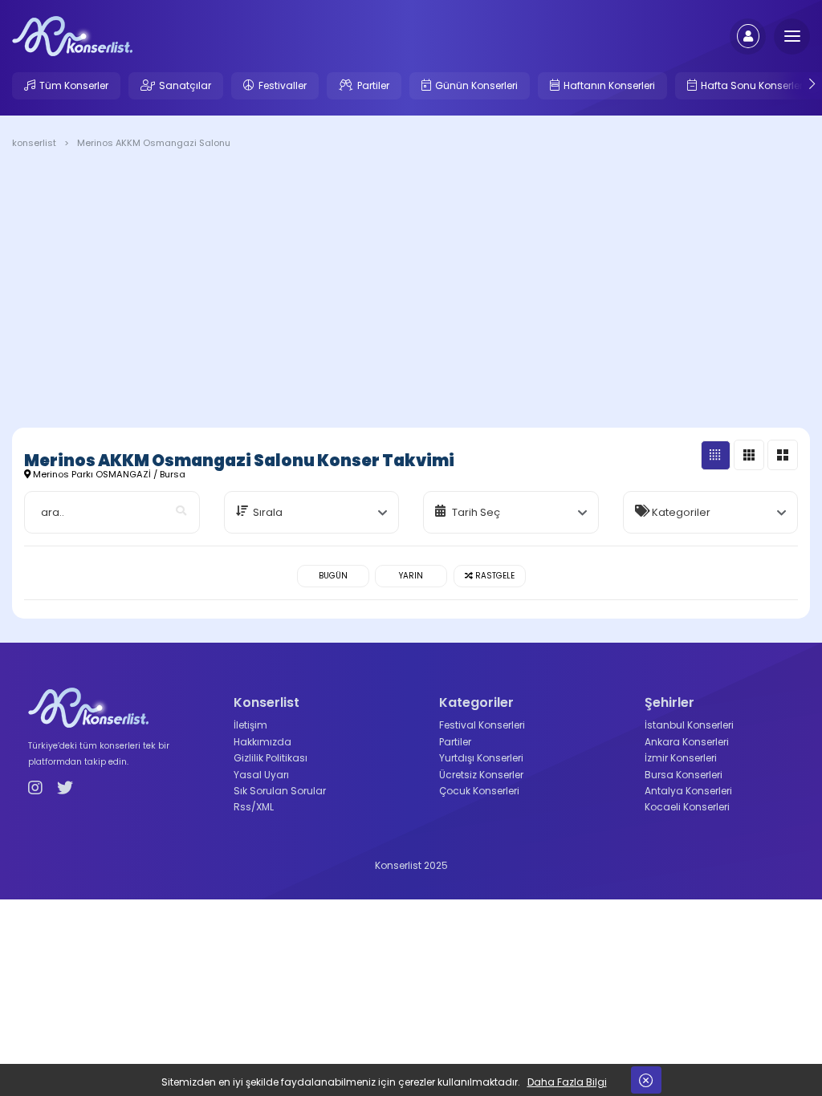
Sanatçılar (185, 85)
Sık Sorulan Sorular (280, 791)
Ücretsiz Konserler (481, 774)
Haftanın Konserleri (609, 85)
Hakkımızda (262, 742)
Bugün (333, 576)
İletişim (250, 725)
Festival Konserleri (482, 725)
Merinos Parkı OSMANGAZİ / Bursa (108, 474)
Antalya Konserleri (688, 791)
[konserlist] (72, 35)
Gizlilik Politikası (270, 758)
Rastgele (494, 576)
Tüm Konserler (73, 85)
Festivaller (282, 85)
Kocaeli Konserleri (687, 807)
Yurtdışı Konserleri (481, 758)
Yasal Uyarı (261, 774)
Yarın (411, 576)
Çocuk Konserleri (479, 791)
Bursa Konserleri (683, 774)
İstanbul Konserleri (689, 725)
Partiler (373, 85)
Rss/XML (254, 807)
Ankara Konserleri (687, 742)
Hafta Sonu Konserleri (753, 85)
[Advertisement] (411, 291)
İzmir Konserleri (681, 758)
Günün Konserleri (476, 85)
